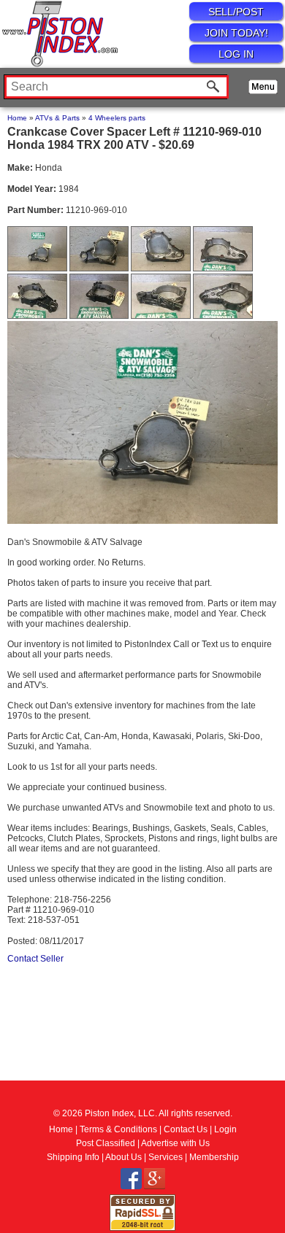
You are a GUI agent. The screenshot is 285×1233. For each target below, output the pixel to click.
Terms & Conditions (118, 1129)
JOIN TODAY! (236, 33)
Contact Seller (35, 959)
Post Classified (105, 1143)
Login (225, 1129)
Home (17, 118)
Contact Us (186, 1129)
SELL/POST (236, 12)
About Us (123, 1157)
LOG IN (236, 54)
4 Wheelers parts (116, 118)
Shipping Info (73, 1157)
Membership (214, 1157)
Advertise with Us (175, 1143)
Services (165, 1157)
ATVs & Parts (57, 118)
